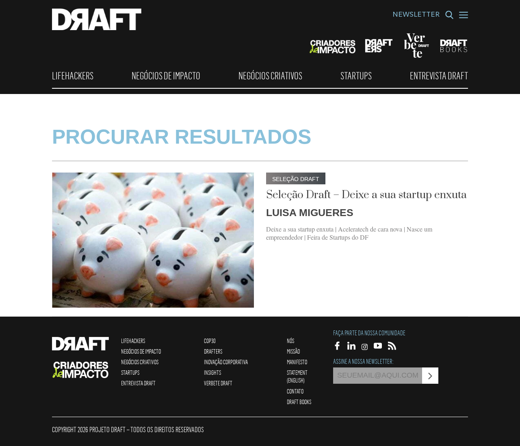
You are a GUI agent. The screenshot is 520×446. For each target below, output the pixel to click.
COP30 (210, 340)
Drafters (213, 351)
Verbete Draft (218, 383)
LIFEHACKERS (72, 76)
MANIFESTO (297, 361)
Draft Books (299, 401)
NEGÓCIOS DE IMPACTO (166, 76)
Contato (295, 391)
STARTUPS (356, 76)
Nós (290, 340)
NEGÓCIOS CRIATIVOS (270, 76)
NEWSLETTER (416, 15)
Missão (293, 351)
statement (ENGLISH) (297, 376)
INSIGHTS (212, 372)
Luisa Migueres (309, 212)
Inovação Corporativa (226, 361)
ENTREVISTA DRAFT (439, 76)
